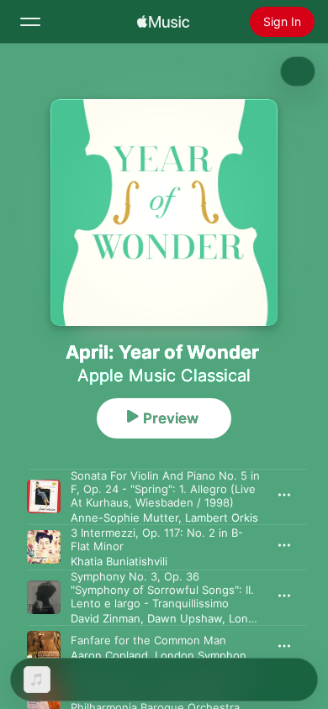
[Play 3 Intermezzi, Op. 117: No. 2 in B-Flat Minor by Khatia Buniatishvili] (44, 547)
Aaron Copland (109, 655)
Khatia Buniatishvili (119, 561)
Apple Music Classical (164, 375)
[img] (163, 21)
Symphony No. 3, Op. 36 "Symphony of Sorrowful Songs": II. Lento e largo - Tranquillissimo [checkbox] (162, 590)
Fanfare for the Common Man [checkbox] (148, 640)
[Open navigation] (30, 21)
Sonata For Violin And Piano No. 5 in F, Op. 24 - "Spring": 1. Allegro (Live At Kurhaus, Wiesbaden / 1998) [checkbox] (165, 489)
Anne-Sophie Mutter (124, 517)
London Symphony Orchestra (231, 655)
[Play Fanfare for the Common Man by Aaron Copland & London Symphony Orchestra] (44, 647)
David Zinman (105, 618)
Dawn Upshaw (184, 618)
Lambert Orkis (221, 517)
